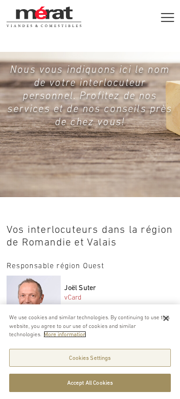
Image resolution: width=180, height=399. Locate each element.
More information (65, 334)
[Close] (166, 318)
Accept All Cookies (90, 382)
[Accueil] (44, 11)
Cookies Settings (90, 358)
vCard (73, 297)
